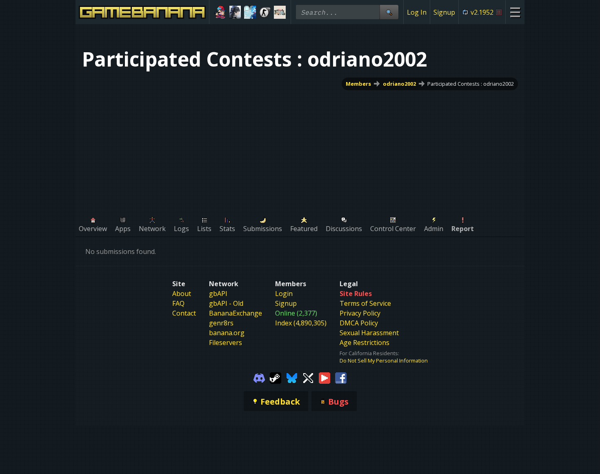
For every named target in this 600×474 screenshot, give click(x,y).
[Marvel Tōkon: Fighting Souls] (279, 12)
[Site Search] (389, 12)
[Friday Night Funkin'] (220, 12)
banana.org (226, 332)
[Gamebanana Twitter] (308, 377)
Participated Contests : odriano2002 (470, 83)
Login (284, 293)
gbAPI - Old (226, 303)
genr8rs (221, 322)
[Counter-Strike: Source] (265, 12)
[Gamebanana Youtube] (324, 377)
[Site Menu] (514, 12)
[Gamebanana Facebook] (340, 377)
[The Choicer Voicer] (250, 12)
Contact (184, 313)
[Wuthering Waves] (235, 12)
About (181, 293)
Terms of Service (365, 303)
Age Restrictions (364, 342)
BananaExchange (235, 313)
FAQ (178, 303)
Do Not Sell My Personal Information (384, 360)
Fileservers (225, 342)
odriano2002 (399, 83)
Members (358, 83)
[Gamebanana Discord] (259, 377)
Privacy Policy (360, 313)
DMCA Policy (359, 322)
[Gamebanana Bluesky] (291, 377)
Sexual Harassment (369, 332)
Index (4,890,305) (301, 322)
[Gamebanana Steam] (275, 377)
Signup (444, 12)
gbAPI (218, 293)
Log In (417, 12)
